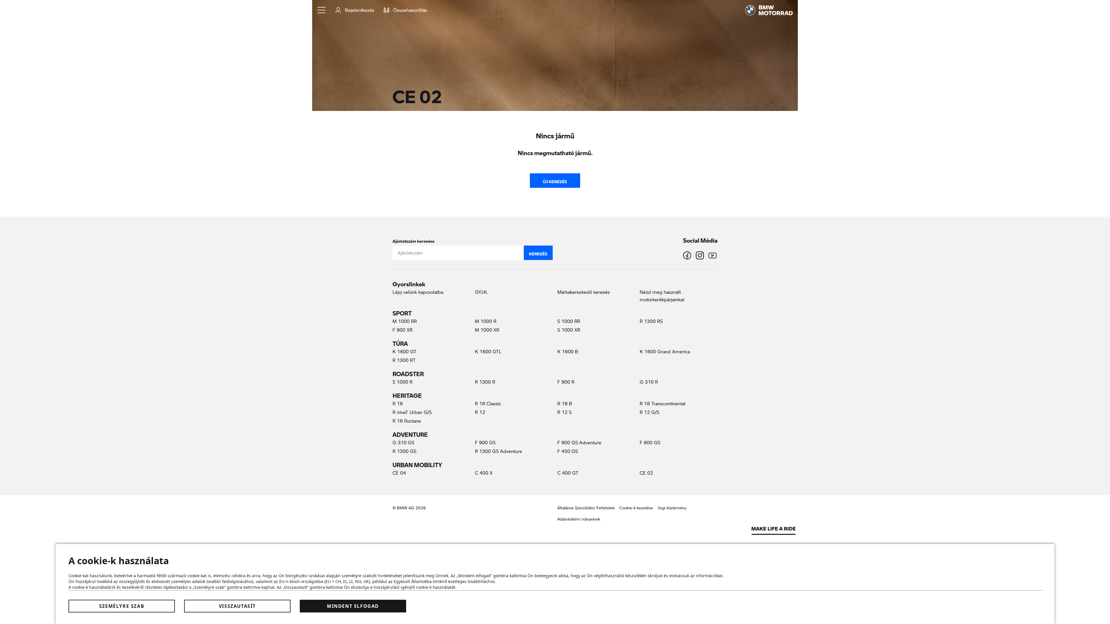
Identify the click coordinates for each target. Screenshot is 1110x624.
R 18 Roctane (407, 420)
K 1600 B (567, 351)
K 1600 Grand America (665, 351)
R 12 (480, 412)
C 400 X (484, 472)
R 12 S (564, 412)
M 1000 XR (487, 329)
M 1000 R (485, 321)
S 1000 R (402, 381)
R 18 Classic (488, 403)
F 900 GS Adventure (579, 442)
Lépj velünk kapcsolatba (418, 292)
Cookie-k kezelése (636, 508)
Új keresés (555, 180)
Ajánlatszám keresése (413, 240)
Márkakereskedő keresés (583, 292)
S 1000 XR (568, 329)
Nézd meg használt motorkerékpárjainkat (662, 296)
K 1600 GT (405, 351)
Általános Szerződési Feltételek (586, 508)
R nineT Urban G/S (412, 412)
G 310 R (649, 381)
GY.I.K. (481, 292)
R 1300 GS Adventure (498, 451)
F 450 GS (567, 451)
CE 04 (399, 472)
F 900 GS (485, 442)
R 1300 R (485, 381)
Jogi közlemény (672, 508)
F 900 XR (402, 329)
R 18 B (564, 403)
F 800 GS (650, 442)
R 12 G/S (649, 412)
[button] (322, 10)
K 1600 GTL (488, 351)
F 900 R (565, 381)
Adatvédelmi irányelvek (578, 519)
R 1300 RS (651, 321)
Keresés (538, 252)
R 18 (398, 403)
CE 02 (655, 472)
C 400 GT (567, 472)
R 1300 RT (404, 360)
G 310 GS (403, 442)
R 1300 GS (404, 451)
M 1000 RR (405, 321)
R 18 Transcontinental (662, 403)
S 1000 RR (568, 321)
